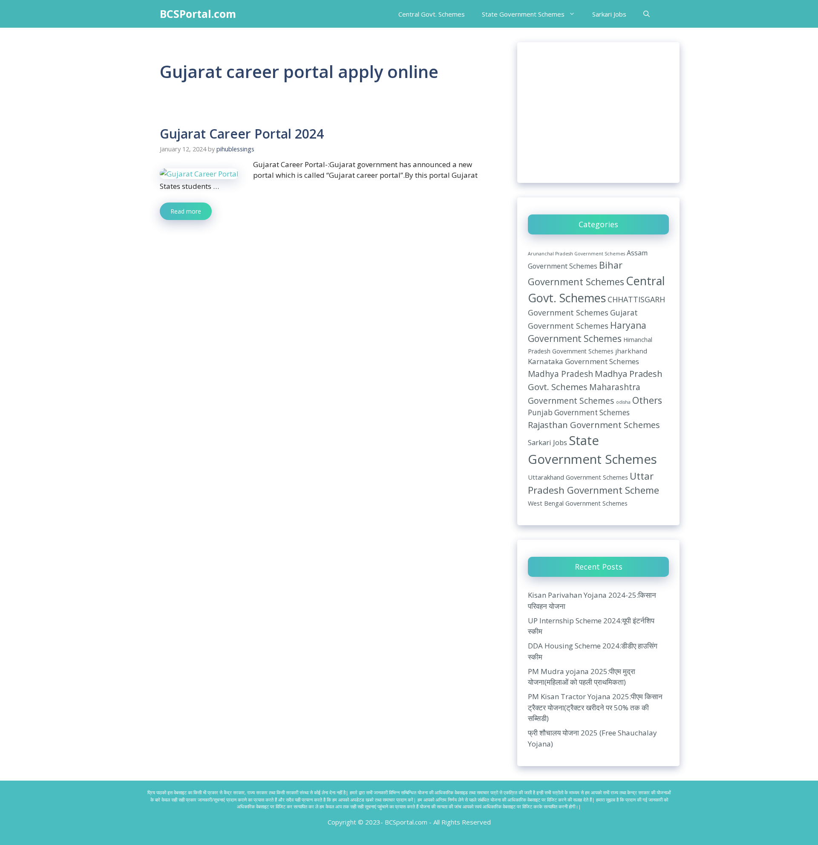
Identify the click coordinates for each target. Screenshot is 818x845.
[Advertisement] (598, 112)
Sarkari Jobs (609, 14)
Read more (185, 211)
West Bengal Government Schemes (578, 503)
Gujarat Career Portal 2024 (242, 133)
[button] (646, 14)
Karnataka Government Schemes (583, 361)
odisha (623, 402)
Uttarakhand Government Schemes (578, 477)
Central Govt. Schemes (431, 14)
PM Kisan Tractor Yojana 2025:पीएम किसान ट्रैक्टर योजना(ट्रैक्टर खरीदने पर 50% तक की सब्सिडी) (595, 707)
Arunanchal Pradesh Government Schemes (576, 254)
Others (647, 400)
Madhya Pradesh (560, 373)
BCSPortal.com (198, 13)
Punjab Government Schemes (579, 412)
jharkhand (631, 351)
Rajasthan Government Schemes (594, 425)
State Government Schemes (523, 14)
